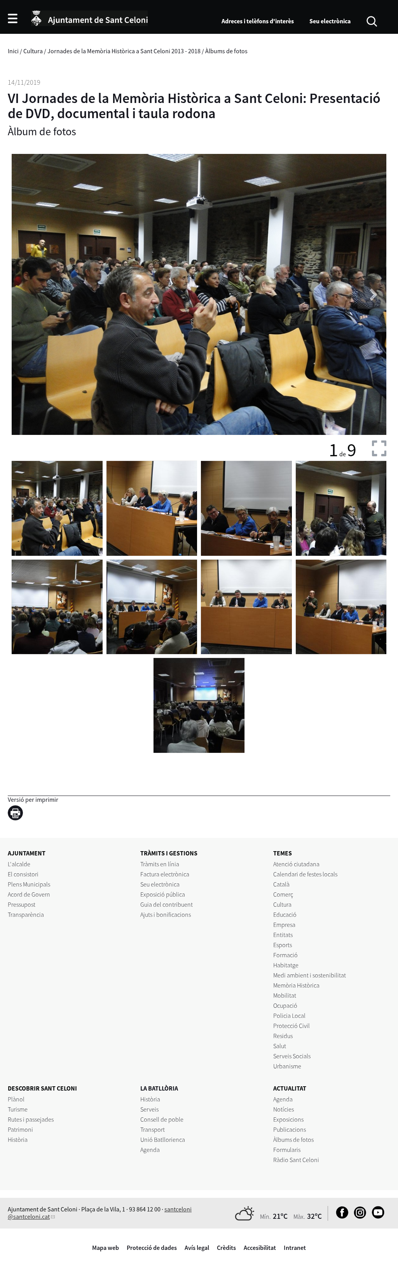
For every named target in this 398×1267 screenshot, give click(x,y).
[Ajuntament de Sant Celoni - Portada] (89, 17)
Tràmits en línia (159, 864)
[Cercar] (371, 20)
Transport (152, 1129)
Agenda (150, 1150)
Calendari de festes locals (305, 874)
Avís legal (197, 1247)
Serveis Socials (292, 1056)
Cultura (33, 51)
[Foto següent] (372, 294)
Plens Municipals (29, 884)
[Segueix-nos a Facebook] (340, 1216)
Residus (283, 1036)
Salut (279, 1046)
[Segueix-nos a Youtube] (376, 1216)
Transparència (26, 914)
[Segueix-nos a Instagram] (358, 1216)
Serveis (149, 1109)
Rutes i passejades (31, 1119)
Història (18, 1139)
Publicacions (289, 1129)
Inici (13, 51)
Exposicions (288, 1119)
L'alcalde (19, 864)
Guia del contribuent (166, 904)
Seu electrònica (330, 21)
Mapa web (105, 1247)
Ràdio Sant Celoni (296, 1160)
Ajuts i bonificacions (165, 914)
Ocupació (285, 1005)
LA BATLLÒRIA (159, 1088)
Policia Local (289, 1015)
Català (281, 884)
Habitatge (285, 965)
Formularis (286, 1150)
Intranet (295, 1247)
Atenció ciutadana (296, 864)
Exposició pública (162, 894)
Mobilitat (284, 995)
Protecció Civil (291, 1026)
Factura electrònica (164, 874)
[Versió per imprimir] (17, 814)
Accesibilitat (260, 1247)
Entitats (283, 935)
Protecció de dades (152, 1247)
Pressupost (21, 904)
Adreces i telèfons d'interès (258, 21)
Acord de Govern (29, 894)
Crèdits (226, 1247)
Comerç (283, 894)
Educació (285, 914)
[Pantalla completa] (379, 448)
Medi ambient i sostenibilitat (309, 975)
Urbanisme (287, 1066)
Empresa (284, 924)
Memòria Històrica (296, 985)
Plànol (16, 1099)
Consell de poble (161, 1119)
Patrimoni (20, 1129)
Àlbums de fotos (226, 51)
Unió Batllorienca (162, 1139)
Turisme (18, 1109)
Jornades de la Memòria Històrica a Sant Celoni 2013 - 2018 (124, 51)
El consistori (23, 874)
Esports (282, 945)
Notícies (283, 1109)
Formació (285, 955)
